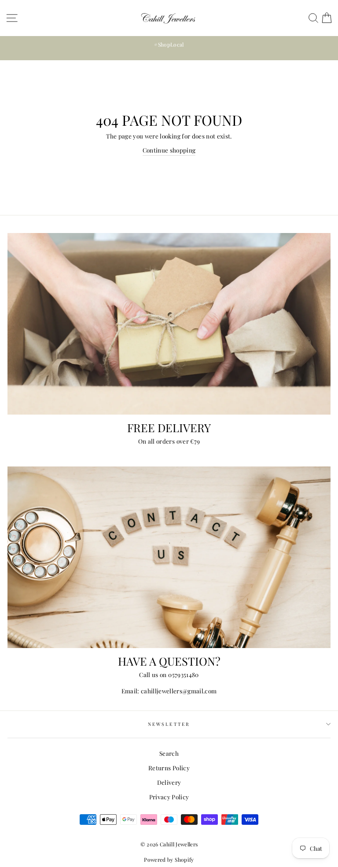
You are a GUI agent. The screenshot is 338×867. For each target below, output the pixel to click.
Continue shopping (169, 150)
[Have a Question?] (169, 557)
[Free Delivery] (169, 324)
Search (169, 753)
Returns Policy (169, 768)
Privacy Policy (169, 797)
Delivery (169, 782)
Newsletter (169, 724)
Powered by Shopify (169, 859)
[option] (169, 44)
